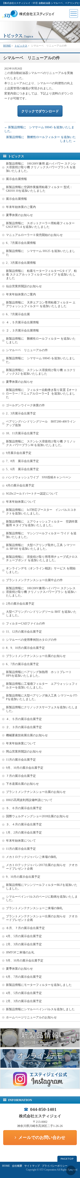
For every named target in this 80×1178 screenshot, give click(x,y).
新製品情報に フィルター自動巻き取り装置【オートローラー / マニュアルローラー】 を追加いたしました (42, 393)
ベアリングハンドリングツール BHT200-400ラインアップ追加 (41, 423)
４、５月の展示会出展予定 (24, 719)
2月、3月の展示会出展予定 (24, 944)
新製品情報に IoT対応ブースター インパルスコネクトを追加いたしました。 (41, 511)
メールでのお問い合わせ (41, 1137)
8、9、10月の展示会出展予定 (25, 647)
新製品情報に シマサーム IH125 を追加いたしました (40, 252)
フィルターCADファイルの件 (25, 623)
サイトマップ (32, 1165)
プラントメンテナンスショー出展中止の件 (34, 580)
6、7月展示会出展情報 (21, 242)
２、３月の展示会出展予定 (24, 727)
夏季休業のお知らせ (19, 215)
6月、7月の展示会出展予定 (24, 976)
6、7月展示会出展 (18, 314)
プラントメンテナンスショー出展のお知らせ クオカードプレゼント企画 (42, 918)
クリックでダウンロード (40, 111)
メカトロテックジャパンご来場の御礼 (31, 856)
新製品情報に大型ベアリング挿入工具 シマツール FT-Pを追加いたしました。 (42, 697)
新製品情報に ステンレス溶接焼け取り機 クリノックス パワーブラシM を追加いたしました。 (41, 443)
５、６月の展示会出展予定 (24, 808)
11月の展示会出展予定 (21, 759)
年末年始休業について (21, 501)
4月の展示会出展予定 (20, 485)
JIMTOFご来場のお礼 (20, 952)
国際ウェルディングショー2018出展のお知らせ (37, 816)
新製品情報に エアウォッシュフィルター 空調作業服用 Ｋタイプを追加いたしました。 (42, 523)
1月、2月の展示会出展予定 (24, 832)
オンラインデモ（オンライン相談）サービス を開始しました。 (41, 570)
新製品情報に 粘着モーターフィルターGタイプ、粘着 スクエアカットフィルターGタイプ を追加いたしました (41, 274)
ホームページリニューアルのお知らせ (31, 1017)
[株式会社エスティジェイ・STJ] (29, 18)
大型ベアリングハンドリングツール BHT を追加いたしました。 (41, 613)
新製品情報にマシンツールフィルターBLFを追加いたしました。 (41, 886)
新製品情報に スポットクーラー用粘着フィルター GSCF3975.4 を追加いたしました (42, 225)
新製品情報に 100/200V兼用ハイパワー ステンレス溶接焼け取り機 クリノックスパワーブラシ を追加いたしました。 (41, 592)
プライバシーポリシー (54, 1165)
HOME (6, 1165)
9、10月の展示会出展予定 (23, 876)
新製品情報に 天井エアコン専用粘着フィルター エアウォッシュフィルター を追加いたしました (41, 304)
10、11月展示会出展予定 (22, 433)
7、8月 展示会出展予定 (22, 461)
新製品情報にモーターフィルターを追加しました (39, 985)
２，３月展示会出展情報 (22, 330)
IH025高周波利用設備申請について (29, 800)
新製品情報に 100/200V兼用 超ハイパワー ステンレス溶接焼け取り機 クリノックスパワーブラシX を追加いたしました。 (41, 167)
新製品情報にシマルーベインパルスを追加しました (40, 1009)
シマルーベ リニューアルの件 (27, 350)
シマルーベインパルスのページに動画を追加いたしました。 (42, 898)
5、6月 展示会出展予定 (22, 469)
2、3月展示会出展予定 (21, 413)
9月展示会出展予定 (18, 453)
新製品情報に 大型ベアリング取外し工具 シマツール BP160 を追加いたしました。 (41, 546)
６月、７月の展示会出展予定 (25, 928)
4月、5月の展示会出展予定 (24, 936)
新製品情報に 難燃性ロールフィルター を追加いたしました (41, 340)
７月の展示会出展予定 (21, 775)
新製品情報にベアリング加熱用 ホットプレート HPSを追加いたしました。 (40, 673)
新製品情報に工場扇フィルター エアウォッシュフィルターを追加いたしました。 (42, 685)
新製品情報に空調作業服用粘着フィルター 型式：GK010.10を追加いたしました (39, 189)
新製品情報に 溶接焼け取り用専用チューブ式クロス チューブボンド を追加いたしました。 (43, 558)
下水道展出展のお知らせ (22, 783)
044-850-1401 (43, 1109)
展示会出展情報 (16, 179)
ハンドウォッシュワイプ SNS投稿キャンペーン (38, 477)
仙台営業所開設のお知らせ (24, 286)
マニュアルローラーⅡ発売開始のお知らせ (34, 235)
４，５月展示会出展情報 (22, 322)
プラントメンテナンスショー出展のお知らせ (36, 656)
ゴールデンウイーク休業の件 (25, 405)
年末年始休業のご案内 (21, 207)
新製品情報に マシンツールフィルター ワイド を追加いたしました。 (41, 535)
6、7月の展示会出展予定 (22, 664)
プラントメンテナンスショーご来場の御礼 (34, 908)
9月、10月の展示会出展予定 (24, 767)
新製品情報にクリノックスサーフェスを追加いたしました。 (42, 709)
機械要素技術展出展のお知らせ (27, 735)
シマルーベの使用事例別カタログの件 (31, 639)
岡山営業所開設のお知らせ (24, 751)
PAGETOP (67, 1158)
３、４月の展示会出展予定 (24, 824)
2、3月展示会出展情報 (21, 262)
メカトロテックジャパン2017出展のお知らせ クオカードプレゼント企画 (42, 866)
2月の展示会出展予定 (20, 603)
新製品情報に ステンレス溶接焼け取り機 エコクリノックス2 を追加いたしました (41, 371)
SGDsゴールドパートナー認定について (32, 493)
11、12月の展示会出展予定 (24, 631)
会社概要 (17, 1165)
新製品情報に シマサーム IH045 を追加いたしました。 (40, 360)
